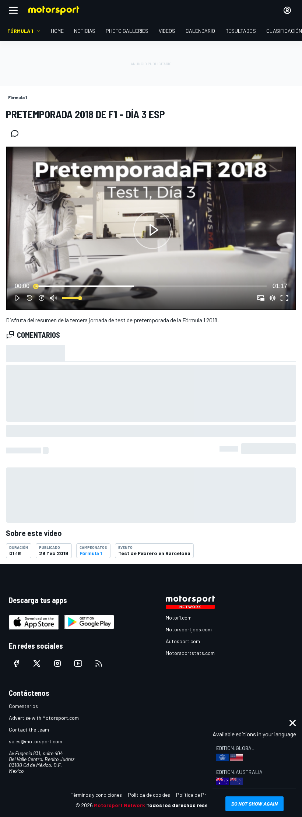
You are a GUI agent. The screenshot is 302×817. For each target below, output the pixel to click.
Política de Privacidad (200, 795)
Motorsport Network (119, 805)
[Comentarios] (17, 133)
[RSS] (98, 663)
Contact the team (29, 729)
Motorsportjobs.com (189, 629)
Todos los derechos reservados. (186, 805)
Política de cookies (149, 795)
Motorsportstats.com (190, 653)
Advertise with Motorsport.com (44, 718)
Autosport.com (183, 641)
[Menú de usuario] (287, 10)
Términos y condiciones (96, 795)
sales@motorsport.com (35, 741)
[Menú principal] (13, 10)
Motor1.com (179, 617)
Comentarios (23, 706)
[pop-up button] (272, 298)
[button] (152, 230)
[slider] (151, 286)
